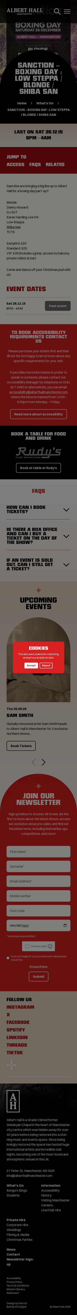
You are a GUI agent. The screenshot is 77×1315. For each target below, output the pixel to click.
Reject (46, 665)
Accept (31, 665)
